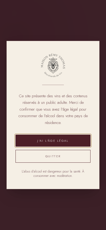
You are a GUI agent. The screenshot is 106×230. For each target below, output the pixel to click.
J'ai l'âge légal (53, 140)
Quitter (53, 156)
